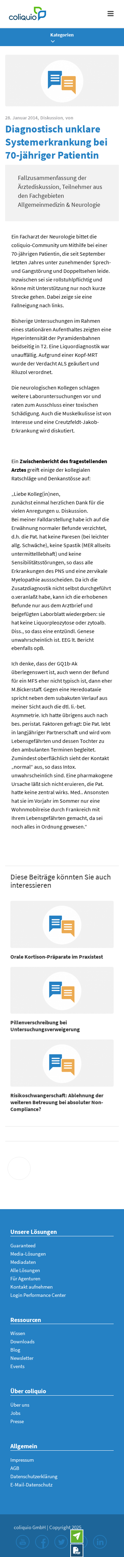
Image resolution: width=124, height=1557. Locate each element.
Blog (15, 1349)
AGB (14, 1468)
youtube (23, 1542)
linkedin (100, 1542)
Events (17, 1366)
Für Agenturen (25, 1278)
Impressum (22, 1460)
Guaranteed (22, 1245)
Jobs (15, 1413)
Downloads (22, 1341)
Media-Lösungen (28, 1253)
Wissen (17, 1333)
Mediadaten (23, 1262)
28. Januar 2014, (22, 118)
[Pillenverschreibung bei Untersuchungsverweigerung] (62, 990)
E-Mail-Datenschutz (31, 1484)
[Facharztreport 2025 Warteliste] (77, 1550)
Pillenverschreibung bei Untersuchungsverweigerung (45, 1026)
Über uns (19, 1404)
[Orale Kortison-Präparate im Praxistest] (62, 924)
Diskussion (51, 118)
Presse (17, 1421)
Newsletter (21, 1358)
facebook (42, 1542)
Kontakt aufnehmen (31, 1286)
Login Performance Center (38, 1295)
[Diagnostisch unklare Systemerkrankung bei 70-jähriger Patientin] (62, 80)
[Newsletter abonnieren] (77, 1536)
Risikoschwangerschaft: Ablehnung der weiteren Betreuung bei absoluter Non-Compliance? (56, 1102)
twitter (61, 1542)
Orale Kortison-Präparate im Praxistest (56, 956)
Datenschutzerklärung (34, 1476)
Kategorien (62, 35)
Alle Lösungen (25, 1270)
